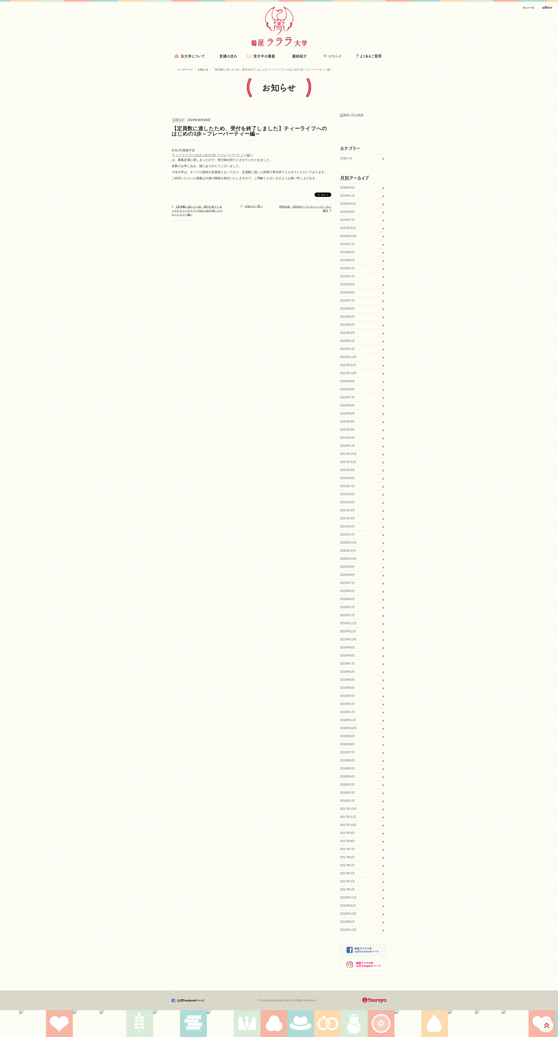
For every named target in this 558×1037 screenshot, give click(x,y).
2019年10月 (348, 639)
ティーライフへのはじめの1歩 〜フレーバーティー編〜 (212, 155)
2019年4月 (347, 687)
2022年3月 (347, 429)
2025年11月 (348, 203)
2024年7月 (347, 244)
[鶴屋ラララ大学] (279, 26)
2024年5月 (347, 252)
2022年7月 (347, 397)
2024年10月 (348, 236)
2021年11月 (348, 462)
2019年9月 (347, 647)
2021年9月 (347, 470)
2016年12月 (348, 897)
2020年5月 (347, 591)
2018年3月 (347, 784)
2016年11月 (348, 905)
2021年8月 (347, 478)
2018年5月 (347, 768)
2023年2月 (347, 341)
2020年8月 (347, 574)
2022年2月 (347, 437)
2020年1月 (347, 615)
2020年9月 (347, 566)
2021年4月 (347, 510)
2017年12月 (348, 808)
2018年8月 (347, 744)
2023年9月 (347, 284)
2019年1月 (347, 712)
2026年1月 (347, 195)
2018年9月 (347, 736)
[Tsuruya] (374, 1000)
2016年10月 (348, 913)
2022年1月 (347, 445)
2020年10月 (348, 558)
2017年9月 (347, 833)
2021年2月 (347, 526)
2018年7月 (347, 752)
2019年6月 (347, 671)
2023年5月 (347, 316)
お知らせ (346, 158)
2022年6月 (347, 405)
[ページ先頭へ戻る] (546, 1025)
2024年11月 (348, 228)
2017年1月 (347, 889)
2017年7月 (347, 849)
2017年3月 (347, 881)
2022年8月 (347, 389)
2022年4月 (347, 421)
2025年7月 (347, 220)
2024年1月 (347, 276)
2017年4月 (347, 873)
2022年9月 (347, 381)
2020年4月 (347, 599)
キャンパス (528, 7)
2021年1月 (347, 534)
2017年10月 (348, 825)
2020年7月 (347, 583)
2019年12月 (348, 623)
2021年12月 (348, 453)
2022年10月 (348, 373)
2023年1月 (347, 349)
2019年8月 (347, 655)
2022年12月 (348, 357)
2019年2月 (347, 704)
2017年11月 (348, 817)
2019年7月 (347, 663)
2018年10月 (348, 728)
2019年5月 (347, 679)
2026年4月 (347, 187)
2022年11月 (348, 365)
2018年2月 (347, 792)
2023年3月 (347, 332)
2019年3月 (347, 696)
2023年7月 (347, 300)
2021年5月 (347, 502)
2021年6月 (347, 494)
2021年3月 (347, 518)
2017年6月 (347, 857)
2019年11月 (348, 631)
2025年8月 (347, 211)
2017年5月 (347, 865)
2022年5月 (347, 413)
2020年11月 (348, 550)
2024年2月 (347, 268)
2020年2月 (347, 607)
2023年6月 (347, 308)
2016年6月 (347, 921)
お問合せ (547, 7)
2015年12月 (348, 929)
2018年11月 (348, 720)
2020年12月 (348, 542)
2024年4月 (347, 260)
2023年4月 (347, 324)
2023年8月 (347, 292)
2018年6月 (347, 760)
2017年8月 (347, 841)
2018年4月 (347, 776)
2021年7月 (347, 486)
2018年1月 (347, 800)
